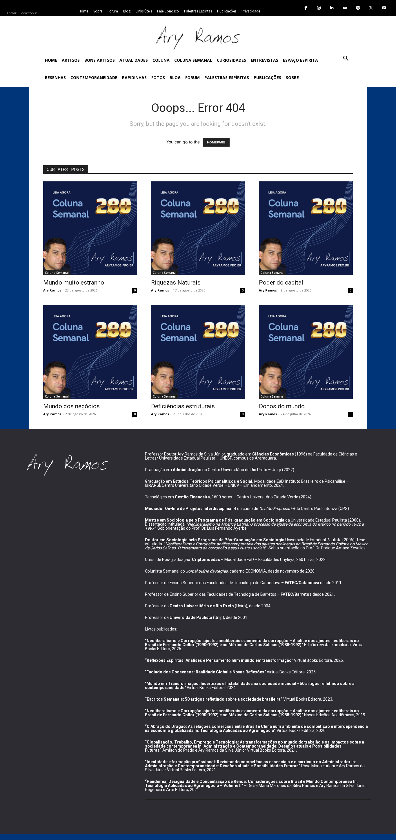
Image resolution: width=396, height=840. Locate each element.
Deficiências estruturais (183, 406)
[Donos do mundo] (306, 352)
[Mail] (345, 8)
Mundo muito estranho (73, 282)
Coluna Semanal (57, 273)
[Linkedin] (332, 8)
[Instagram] (319, 8)
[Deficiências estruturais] (198, 352)
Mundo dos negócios (71, 406)
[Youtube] (384, 8)
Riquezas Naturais (176, 282)
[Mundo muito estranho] (90, 228)
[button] (346, 58)
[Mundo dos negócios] (90, 352)
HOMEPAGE (216, 142)
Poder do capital (281, 282)
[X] (371, 8)
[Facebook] (306, 8)
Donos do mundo (282, 406)
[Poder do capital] (306, 228)
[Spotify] (358, 8)
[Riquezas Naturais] (198, 228)
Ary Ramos (52, 290)
